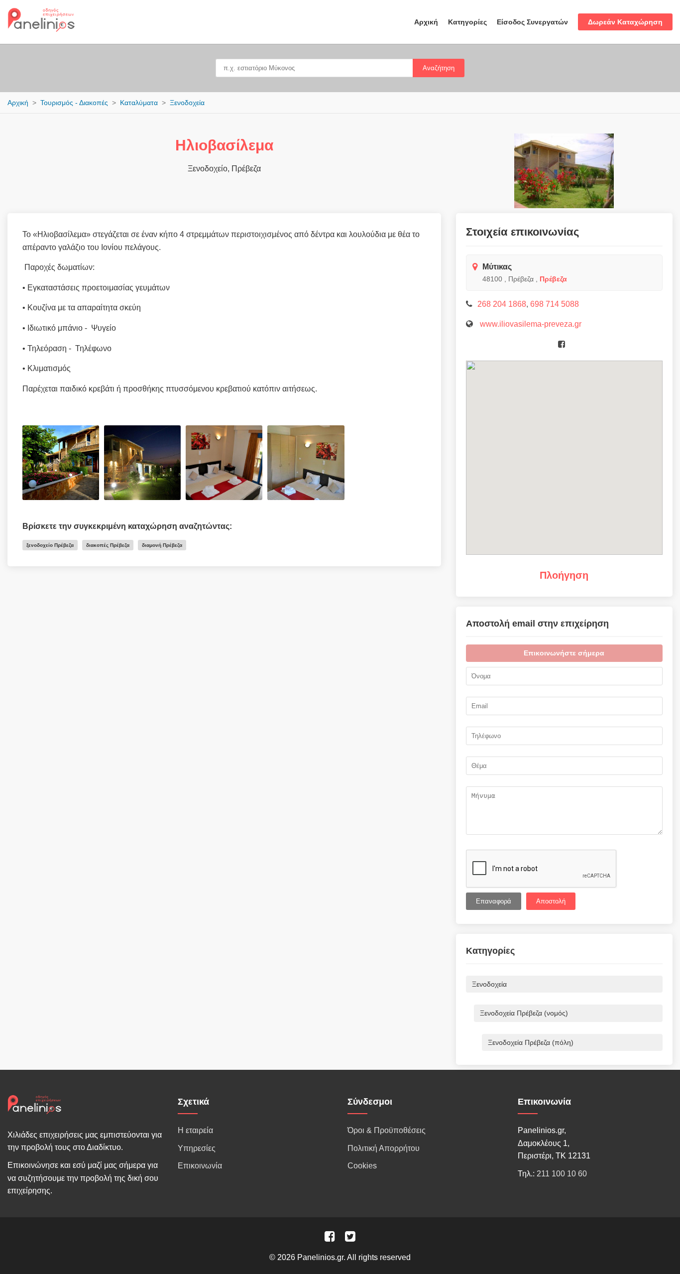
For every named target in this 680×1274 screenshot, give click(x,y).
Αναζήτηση (438, 68)
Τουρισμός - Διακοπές (74, 103)
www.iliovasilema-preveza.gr (529, 324)
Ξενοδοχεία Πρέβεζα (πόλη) (530, 1042)
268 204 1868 (501, 304)
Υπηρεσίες (197, 1148)
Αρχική (426, 22)
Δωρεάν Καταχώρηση (625, 22)
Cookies (362, 1165)
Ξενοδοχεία (187, 103)
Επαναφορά (493, 901)
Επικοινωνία (200, 1165)
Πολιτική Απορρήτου (383, 1148)
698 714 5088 (554, 304)
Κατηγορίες (467, 22)
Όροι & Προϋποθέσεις (386, 1130)
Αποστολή (551, 901)
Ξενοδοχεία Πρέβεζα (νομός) (524, 1013)
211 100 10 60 (562, 1173)
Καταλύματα (139, 103)
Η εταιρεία (195, 1130)
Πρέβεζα (553, 279)
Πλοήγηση (564, 575)
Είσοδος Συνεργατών (532, 22)
